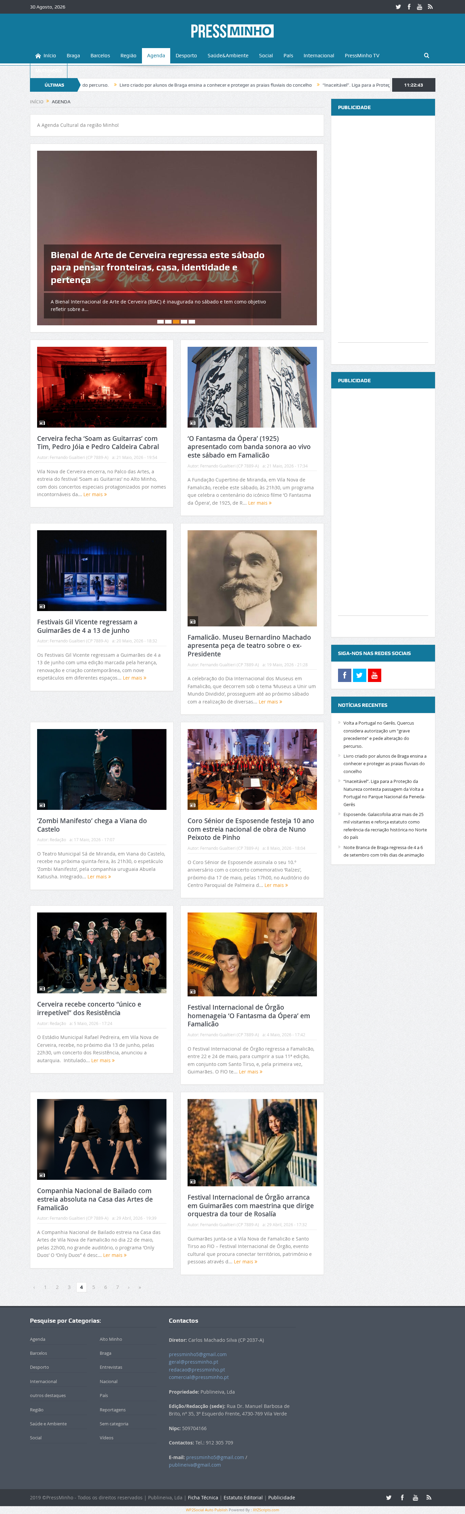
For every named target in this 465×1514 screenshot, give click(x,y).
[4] (184, 322)
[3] (176, 322)
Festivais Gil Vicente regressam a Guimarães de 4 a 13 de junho (87, 626)
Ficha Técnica (203, 1497)
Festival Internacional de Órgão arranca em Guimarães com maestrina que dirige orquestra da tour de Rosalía (251, 1205)
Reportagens (113, 1410)
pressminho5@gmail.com (198, 1354)
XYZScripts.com (266, 1509)
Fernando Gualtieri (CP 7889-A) (79, 457)
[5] (192, 322)
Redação (58, 839)
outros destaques (48, 1395)
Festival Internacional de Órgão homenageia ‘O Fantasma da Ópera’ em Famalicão (249, 1015)
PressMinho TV (362, 56)
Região (129, 56)
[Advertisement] (383, 240)
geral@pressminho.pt (193, 1362)
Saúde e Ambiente (48, 1424)
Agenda (156, 56)
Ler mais (93, 494)
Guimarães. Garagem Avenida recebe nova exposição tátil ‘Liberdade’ (145, 273)
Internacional (319, 56)
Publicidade (281, 1497)
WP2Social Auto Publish (207, 1509)
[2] (168, 322)
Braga (73, 56)
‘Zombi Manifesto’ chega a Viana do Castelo (92, 825)
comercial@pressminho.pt (199, 1377)
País (288, 56)
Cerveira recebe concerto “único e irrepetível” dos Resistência (89, 1008)
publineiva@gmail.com (195, 1464)
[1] (160, 322)
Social (266, 56)
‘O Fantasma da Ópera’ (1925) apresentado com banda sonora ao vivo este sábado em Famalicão (249, 447)
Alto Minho (111, 1339)
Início (50, 56)
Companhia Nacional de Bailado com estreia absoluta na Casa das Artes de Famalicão (95, 1199)
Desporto (186, 56)
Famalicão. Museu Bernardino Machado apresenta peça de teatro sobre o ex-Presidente (249, 645)
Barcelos (100, 56)
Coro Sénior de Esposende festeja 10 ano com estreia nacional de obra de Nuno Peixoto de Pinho (251, 829)
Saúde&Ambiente (228, 56)
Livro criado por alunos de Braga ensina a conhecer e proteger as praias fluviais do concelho (146, 85)
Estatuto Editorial (243, 1497)
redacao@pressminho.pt (197, 1369)
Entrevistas (111, 1367)
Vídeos (106, 1438)
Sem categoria (114, 1424)
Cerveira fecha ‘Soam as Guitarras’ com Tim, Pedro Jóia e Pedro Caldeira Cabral (98, 442)
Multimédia (48, 71)
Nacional (108, 1381)
